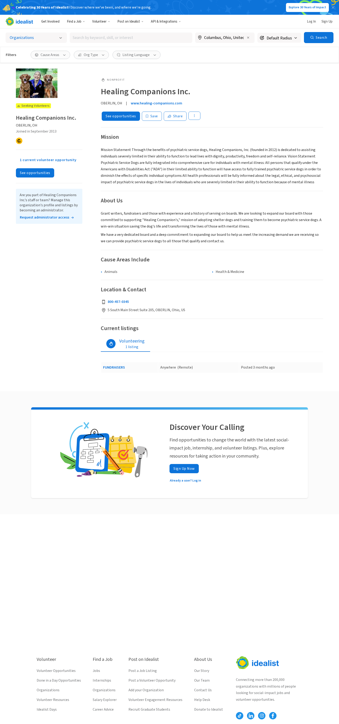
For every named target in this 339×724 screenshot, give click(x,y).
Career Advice (103, 709)
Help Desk (202, 699)
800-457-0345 (118, 301)
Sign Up (327, 21)
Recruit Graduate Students (149, 709)
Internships (102, 680)
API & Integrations (164, 21)
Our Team (202, 680)
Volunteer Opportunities (56, 670)
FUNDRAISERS (114, 367)
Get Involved (50, 21)
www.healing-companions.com (156, 103)
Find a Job (74, 21)
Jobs (96, 670)
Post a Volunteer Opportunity (151, 680)
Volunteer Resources (53, 699)
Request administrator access (44, 217)
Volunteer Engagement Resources (155, 699)
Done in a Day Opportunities (59, 680)
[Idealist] (19, 21)
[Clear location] (248, 37)
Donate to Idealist (208, 709)
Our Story (201, 670)
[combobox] (131, 38)
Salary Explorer (105, 699)
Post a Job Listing (142, 670)
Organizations (48, 690)
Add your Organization (146, 690)
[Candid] (19, 141)
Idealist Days (47, 709)
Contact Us (203, 690)
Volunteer (99, 21)
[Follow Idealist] (239, 715)
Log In (311, 21)
